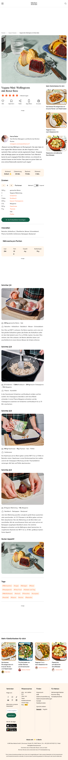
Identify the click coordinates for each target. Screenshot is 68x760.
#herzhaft (5, 597)
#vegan (16, 586)
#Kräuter (13, 597)
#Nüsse (31, 586)
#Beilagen (24, 586)
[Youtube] (8, 700)
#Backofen (28, 597)
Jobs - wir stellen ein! (26, 693)
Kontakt (38, 701)
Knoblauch (13, 198)
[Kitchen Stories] (34, 3)
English (45, 709)
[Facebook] (8, 697)
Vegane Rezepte (12, 33)
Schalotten (13, 196)
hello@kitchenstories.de (34, 745)
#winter (20, 597)
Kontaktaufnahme (56, 696)
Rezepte (3, 33)
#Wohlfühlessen (7, 593)
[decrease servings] (3, 185)
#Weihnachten (7, 586)
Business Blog (55, 694)
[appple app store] (12, 726)
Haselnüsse (13, 206)
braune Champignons (16, 201)
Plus (24, 705)
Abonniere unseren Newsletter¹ (12, 705)
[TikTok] (16, 697)
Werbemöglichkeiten (57, 692)
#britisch (17, 593)
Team (23, 698)
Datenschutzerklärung (43, 696)
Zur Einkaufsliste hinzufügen (17, 220)
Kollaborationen (26, 700)
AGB (37, 694)
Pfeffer (12, 214)
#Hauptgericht (7, 590)
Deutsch (38, 709)
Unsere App (24, 702)
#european (35, 593)
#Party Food (18, 590)
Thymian (12, 209)
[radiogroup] (10, 95)
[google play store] (12, 730)
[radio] (2, 95)
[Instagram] (12, 697)
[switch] (36, 185)
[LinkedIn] (16, 700)
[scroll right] (66, 651)
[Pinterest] (12, 700)
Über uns (24, 696)
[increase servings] (11, 185)
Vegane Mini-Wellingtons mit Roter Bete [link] (29, 33)
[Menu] (2, 3)
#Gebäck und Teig (29, 590)
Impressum (39, 692)
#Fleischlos (26, 593)
